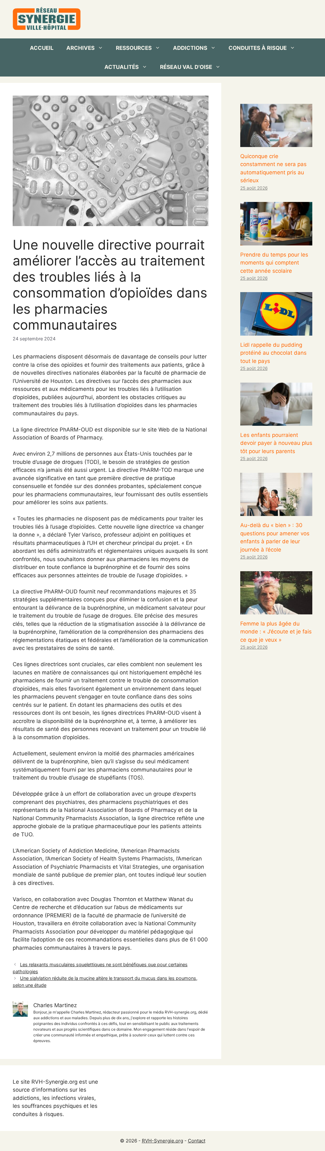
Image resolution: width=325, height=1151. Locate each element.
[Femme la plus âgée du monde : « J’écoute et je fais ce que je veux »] (276, 610)
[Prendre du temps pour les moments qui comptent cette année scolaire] (276, 241)
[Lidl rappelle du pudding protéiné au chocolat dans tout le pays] (276, 331)
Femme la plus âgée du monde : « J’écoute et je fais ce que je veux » (276, 631)
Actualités (121, 67)
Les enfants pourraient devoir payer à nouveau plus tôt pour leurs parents (276, 443)
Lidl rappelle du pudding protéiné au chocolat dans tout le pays (273, 353)
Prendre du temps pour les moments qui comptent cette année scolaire (274, 262)
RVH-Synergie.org (162, 1141)
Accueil (42, 48)
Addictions (190, 48)
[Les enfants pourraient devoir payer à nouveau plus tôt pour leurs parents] (276, 421)
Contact (196, 1141)
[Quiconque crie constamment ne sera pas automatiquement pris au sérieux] (276, 142)
